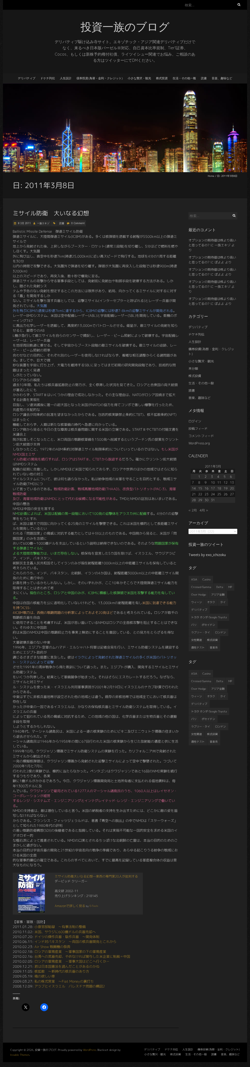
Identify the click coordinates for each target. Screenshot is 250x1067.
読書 (204, 78)
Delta (219, 587)
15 (200, 488)
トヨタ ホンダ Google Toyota (209, 617)
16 (206, 488)
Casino (206, 579)
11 (219, 482)
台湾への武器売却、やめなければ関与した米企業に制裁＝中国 (82, 956)
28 (194, 500)
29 (200, 500)
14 (194, 488)
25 (219, 494)
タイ (223, 602)
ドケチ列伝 (47, 78)
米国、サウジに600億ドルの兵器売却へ (65, 931)
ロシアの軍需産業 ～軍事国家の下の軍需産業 (70, 951)
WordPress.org (199, 443)
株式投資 (162, 78)
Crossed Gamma (201, 587)
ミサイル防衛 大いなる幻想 (51, 213)
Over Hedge (198, 595)
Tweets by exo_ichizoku (207, 554)
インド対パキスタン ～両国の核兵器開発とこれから (75, 941)
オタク (211, 602)
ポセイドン (208, 625)
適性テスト (198, 647)
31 (213, 500)
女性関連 (196, 640)
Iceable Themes (19, 1055)
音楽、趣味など (222, 78)
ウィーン (196, 602)
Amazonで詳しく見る (70, 906)
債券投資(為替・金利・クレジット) (99, 78)
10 (213, 482)
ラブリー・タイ (200, 632)
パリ (194, 625)
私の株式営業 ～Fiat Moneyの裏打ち (64, 981)
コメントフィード (201, 436)
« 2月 (192, 510)
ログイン (194, 421)
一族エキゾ (43, 223)
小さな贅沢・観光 (139, 78)
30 (206, 500)
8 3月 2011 (24, 223)
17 (213, 488)
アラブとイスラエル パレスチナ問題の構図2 (69, 986)
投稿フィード (198, 428)
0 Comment (78, 223)
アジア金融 (218, 595)
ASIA (194, 579)
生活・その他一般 (184, 78)
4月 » (204, 510)
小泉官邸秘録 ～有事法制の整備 (60, 926)
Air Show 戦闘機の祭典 (52, 946)
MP (230, 587)
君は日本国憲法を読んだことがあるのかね (66, 966)
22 (200, 494)
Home (211, 176)
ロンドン (220, 632)
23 (206, 494)
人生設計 (66, 78)
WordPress (89, 1050)
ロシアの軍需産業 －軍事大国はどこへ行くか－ (72, 961)
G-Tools (93, 905)
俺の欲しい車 (44, 976)
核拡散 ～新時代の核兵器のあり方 (61, 971)
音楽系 (214, 647)
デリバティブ (26, 78)
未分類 (193, 368)
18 (219, 488)
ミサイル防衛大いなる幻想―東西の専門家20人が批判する (96, 876)
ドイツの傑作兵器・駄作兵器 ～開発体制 (66, 936)
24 (213, 494)
